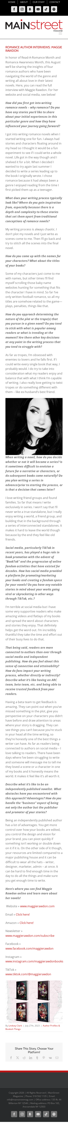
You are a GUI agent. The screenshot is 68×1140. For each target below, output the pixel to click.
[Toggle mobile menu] (61, 33)
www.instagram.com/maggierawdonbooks (34, 961)
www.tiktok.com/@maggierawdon (28, 974)
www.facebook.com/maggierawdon (29, 948)
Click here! (23, 914)
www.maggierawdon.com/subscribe (29, 936)
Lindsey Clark (15, 1025)
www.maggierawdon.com (37, 906)
